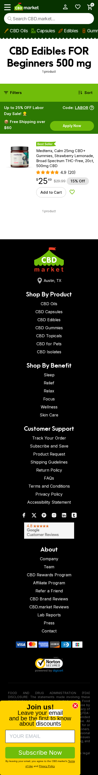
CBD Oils (19, 30)
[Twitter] (33, 516)
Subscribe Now (40, 752)
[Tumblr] (74, 516)
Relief (49, 382)
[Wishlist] (76, 7)
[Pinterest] (43, 516)
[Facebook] (23, 516)
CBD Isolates (49, 351)
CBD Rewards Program (49, 574)
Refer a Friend (49, 590)
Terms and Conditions (49, 486)
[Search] (10, 19)
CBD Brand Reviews (49, 598)
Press (49, 622)
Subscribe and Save (49, 446)
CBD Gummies (49, 327)
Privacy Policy (49, 494)
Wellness (49, 406)
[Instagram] (54, 516)
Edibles (71, 30)
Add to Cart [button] (51, 192)
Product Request (49, 454)
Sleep (49, 374)
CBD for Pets (49, 343)
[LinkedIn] (64, 516)
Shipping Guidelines (49, 462)
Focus (49, 398)
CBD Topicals (49, 335)
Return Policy (49, 470)
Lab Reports (49, 614)
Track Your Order (49, 437)
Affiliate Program (49, 582)
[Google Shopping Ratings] (49, 530)
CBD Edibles (49, 319)
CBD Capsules (49, 311)
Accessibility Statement (49, 502)
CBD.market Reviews (49, 606)
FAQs (49, 478)
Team (49, 566)
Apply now (72, 126)
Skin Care (49, 414)
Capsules (46, 30)
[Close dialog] (75, 706)
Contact (49, 630)
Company (49, 558)
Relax (49, 390)
